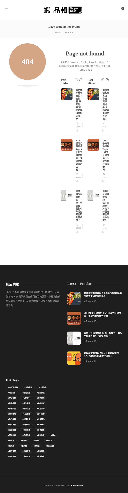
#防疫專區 (12, 456)
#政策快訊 (26, 408)
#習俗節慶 (40, 430)
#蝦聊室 (37, 446)
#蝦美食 (24, 446)
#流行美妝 (40, 414)
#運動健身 (40, 451)
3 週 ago (87, 341)
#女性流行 (26, 398)
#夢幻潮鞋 (12, 398)
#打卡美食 (12, 408)
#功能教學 (42, 387)
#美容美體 (26, 430)
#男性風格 (12, 424)
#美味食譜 (12, 430)
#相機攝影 (26, 424)
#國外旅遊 (40, 393)
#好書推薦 (12, 403)
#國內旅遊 (26, 393)
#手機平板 (40, 403)
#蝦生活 (49, 440)
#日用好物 (40, 408)
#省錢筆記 (40, 424)
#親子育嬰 (12, 451)
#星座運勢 (12, 414)
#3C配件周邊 (13, 387)
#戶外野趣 (26, 403)
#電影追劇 (26, 456)
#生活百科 (40, 419)
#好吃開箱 (40, 398)
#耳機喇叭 (12, 435)
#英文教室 (40, 435)
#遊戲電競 (26, 451)
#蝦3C (53, 435)
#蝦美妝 (11, 446)
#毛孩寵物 (26, 414)
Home (57, 32)
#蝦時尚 (37, 440)
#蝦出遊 (11, 440)
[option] (71, 161)
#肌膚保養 (26, 435)
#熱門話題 (12, 419)
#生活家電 (26, 419)
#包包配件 (12, 393)
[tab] (71, 284)
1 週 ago (87, 301)
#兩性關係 (28, 387)
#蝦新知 (24, 440)
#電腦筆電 (40, 456)
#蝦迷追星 (50, 446)
